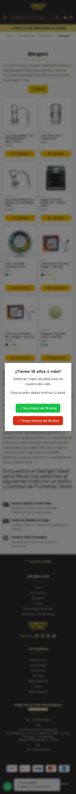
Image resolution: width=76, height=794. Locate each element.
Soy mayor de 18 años (39, 408)
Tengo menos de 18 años (39, 421)
